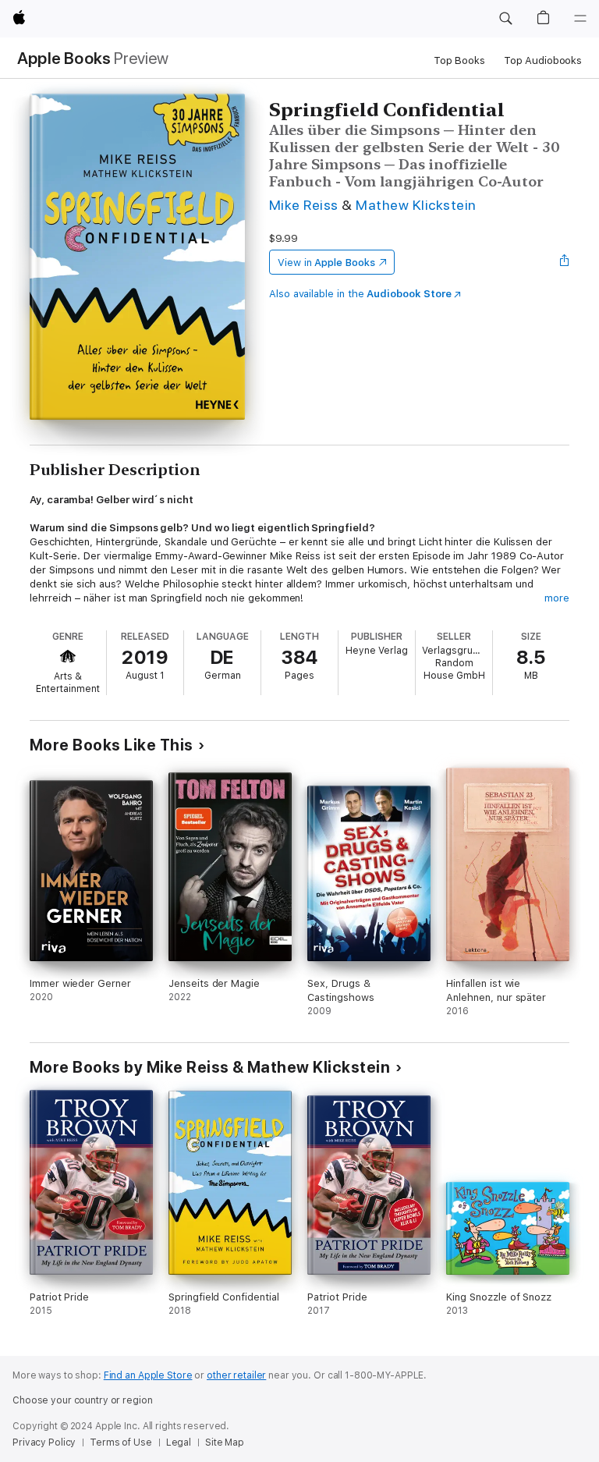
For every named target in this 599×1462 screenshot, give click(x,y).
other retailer (236, 1375)
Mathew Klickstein (416, 205)
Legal (178, 1442)
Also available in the (360, 294)
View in (326, 262)
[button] (505, 18)
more (556, 598)
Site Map (224, 1442)
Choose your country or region (82, 1400)
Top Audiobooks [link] (543, 60)
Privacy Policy (44, 1442)
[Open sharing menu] (564, 262)
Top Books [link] (459, 60)
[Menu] (580, 18)
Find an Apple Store (148, 1375)
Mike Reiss (303, 205)
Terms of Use (121, 1442)
